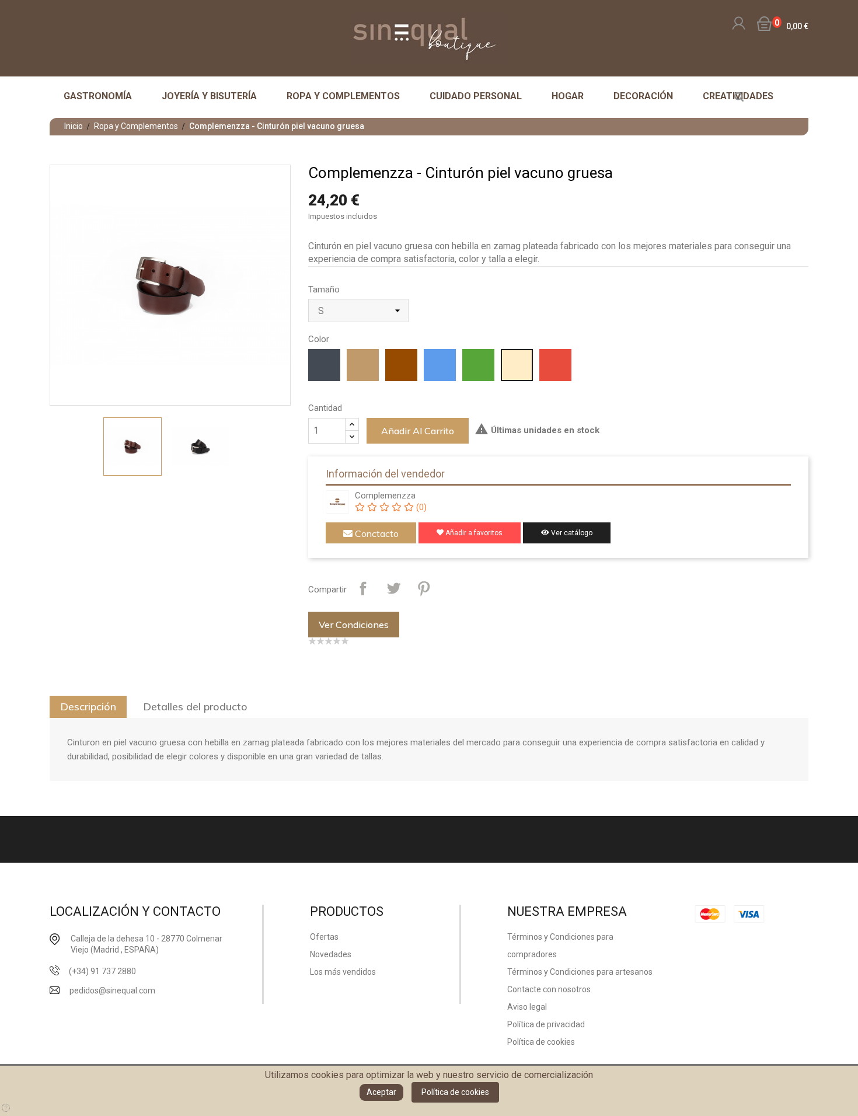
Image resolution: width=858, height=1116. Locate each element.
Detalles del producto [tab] (195, 706)
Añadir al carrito (417, 431)
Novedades (330, 954)
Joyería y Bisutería (209, 96)
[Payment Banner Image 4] (752, 914)
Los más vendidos (343, 971)
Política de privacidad (546, 1024)
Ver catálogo (570, 533)
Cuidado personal (476, 96)
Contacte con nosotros (549, 989)
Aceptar (381, 1092)
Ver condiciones (354, 624)
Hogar (568, 96)
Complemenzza (385, 495)
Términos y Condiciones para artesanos (580, 971)
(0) (420, 507)
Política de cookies (455, 1092)
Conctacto (376, 533)
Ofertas (324, 936)
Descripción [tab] (88, 706)
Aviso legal (527, 1007)
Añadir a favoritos (473, 533)
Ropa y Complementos (343, 96)
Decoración (643, 96)
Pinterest (423, 588)
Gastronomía (98, 96)
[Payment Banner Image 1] (713, 914)
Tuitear (393, 588)
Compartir (363, 588)
